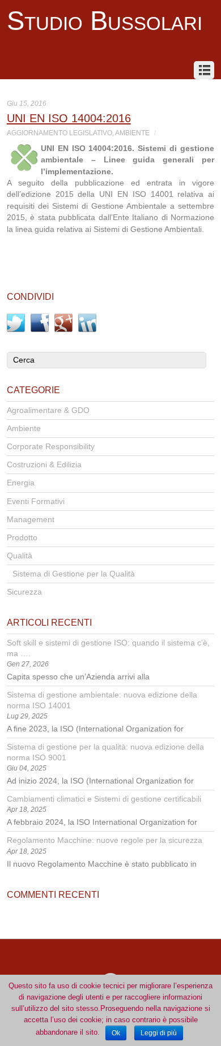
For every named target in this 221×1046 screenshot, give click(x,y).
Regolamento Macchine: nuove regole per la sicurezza (104, 840)
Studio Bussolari (104, 21)
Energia (21, 483)
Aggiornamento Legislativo (59, 133)
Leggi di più (159, 1033)
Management (30, 519)
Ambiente (132, 133)
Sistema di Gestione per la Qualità (73, 574)
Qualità (19, 556)
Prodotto (22, 537)
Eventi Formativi (36, 501)
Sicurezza (24, 592)
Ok (116, 1033)
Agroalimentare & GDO (48, 410)
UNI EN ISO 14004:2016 (69, 118)
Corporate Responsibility (51, 446)
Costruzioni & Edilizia (44, 464)
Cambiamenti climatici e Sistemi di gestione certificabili (104, 799)
